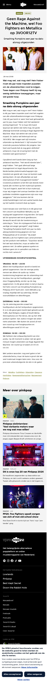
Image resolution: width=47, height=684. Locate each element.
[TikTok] (15, 560)
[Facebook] (12, 560)
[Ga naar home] (23, 4)
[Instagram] (8, 560)
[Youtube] (19, 560)
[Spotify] (4, 560)
